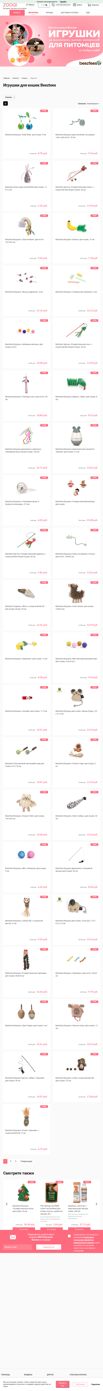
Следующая (26, 1161)
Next (97, 1207)
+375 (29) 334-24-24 (63, 5)
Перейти (63, 2)
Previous (7, 1208)
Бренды (49, 13)
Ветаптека (33, 13)
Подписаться (48, 1247)
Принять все (62, 1384)
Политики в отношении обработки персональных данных (84, 1240)
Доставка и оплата (69, 13)
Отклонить (80, 1384)
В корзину (26, 155)
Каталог (17, 13)
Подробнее (95, 1384)
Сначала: (82, 104)
